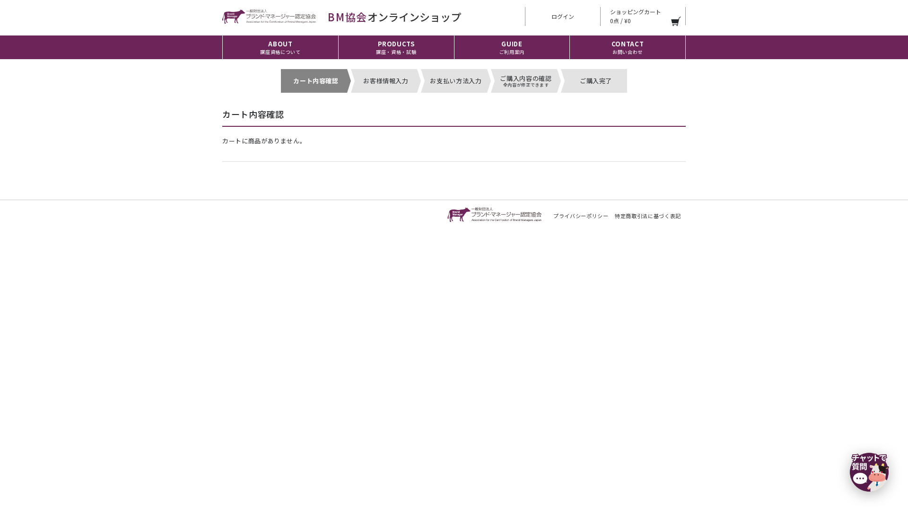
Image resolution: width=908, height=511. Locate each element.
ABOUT (280, 47)
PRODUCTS (396, 47)
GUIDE (511, 47)
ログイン (562, 16)
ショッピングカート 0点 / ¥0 (635, 16)
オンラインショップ (394, 16)
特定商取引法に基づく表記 (648, 216)
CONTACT (627, 47)
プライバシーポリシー (581, 216)
